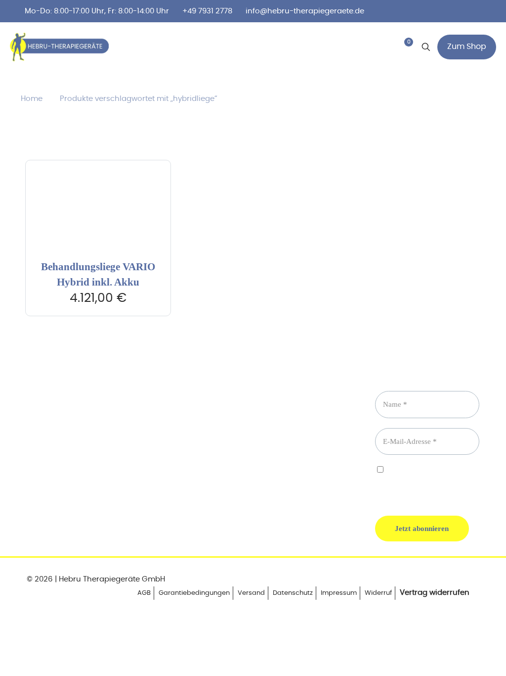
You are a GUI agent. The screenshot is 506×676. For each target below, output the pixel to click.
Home (31, 98)
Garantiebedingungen (194, 593)
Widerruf (378, 593)
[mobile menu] (358, 47)
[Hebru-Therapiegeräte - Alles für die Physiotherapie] (59, 47)
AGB (144, 593)
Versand (251, 593)
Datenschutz (293, 593)
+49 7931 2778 (207, 11)
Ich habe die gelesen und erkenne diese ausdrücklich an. (419, 482)
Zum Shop (466, 46)
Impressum (339, 593)
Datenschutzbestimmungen (419, 479)
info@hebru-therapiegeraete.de (305, 11)
